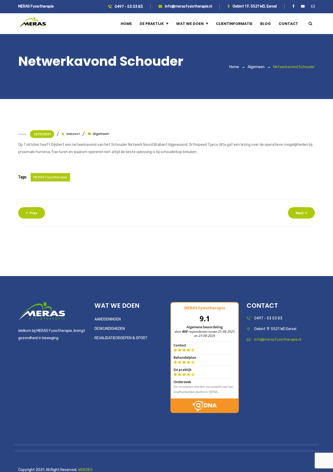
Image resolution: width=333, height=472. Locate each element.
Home (234, 67)
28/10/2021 (42, 134)
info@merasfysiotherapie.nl (188, 6)
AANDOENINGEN (107, 319)
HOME (126, 23)
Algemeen (256, 67)
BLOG (265, 23)
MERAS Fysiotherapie (50, 177)
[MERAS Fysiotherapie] (32, 23)
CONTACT (288, 23)
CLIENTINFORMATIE (234, 23)
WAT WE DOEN (190, 23)
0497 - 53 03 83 (128, 6)
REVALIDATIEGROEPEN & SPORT (121, 338)
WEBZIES (85, 470)
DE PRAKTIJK (152, 23)
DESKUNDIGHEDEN (109, 328)
